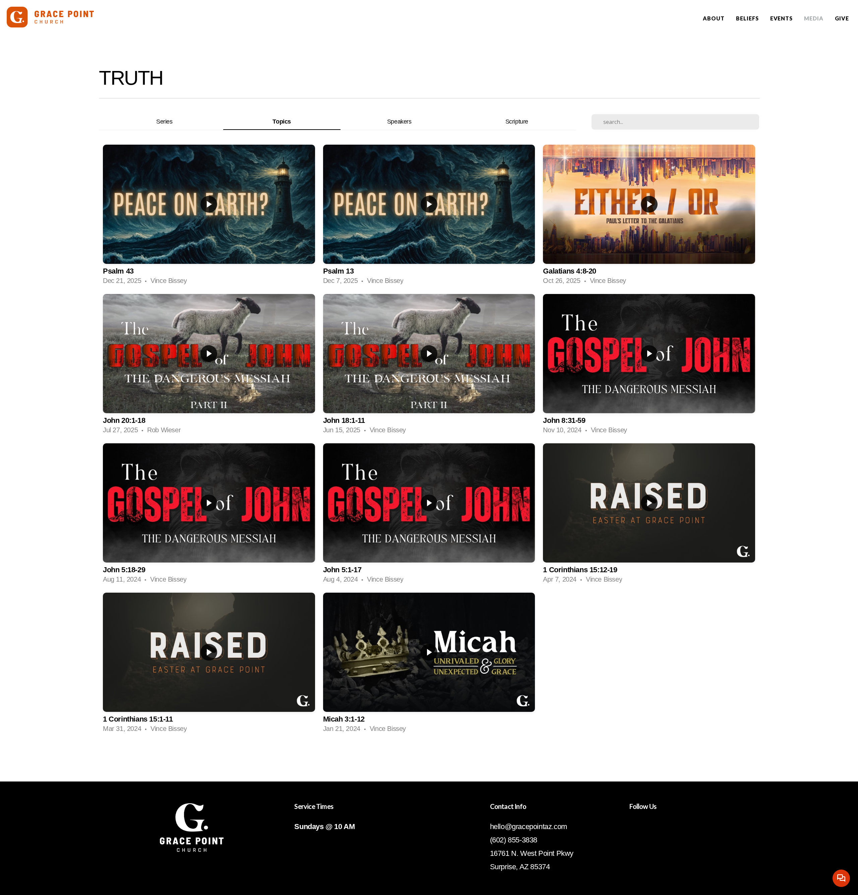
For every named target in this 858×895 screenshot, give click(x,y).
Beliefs (747, 18)
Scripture (516, 121)
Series (164, 121)
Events (781, 18)
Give (842, 18)
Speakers (399, 121)
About (714, 18)
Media (813, 18)
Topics (281, 121)
